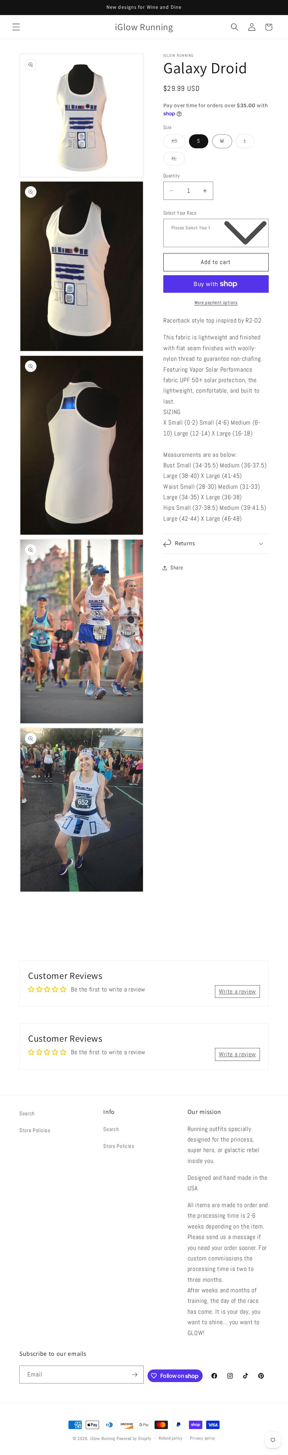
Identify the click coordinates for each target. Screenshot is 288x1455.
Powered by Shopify (134, 1438)
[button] (16, 27)
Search (27, 1113)
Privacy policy (202, 1438)
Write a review (237, 991)
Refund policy (171, 1438)
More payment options (216, 302)
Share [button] (176, 567)
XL (178, 160)
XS (178, 142)
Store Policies (34, 1130)
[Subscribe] (134, 1375)
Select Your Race (179, 213)
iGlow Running (102, 1438)
